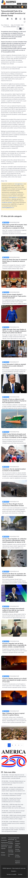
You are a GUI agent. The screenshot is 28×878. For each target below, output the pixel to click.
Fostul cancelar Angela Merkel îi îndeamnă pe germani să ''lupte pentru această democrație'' (14, 296)
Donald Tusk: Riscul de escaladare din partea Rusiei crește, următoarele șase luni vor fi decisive (14, 575)
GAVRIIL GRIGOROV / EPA (12, 26)
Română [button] (13, 871)
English (24, 3)
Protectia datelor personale (17, 845)
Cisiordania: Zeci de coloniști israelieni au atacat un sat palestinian (14, 470)
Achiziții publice (10, 846)
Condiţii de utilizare (7, 202)
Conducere (4, 840)
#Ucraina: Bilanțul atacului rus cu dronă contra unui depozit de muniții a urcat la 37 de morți (14, 680)
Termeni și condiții (17, 850)
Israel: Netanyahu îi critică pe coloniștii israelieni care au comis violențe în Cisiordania (14, 366)
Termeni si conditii (11, 874)
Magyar (19, 3)
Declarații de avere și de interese (4, 846)
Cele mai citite (10, 772)
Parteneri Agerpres (17, 861)
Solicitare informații (10, 850)
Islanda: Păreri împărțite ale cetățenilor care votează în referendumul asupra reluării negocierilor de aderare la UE (14, 540)
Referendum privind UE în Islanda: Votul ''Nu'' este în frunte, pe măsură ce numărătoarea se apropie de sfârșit (14, 226)
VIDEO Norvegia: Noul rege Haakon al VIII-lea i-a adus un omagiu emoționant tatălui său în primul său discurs (14, 331)
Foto (11, 7)
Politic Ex (6, 25)
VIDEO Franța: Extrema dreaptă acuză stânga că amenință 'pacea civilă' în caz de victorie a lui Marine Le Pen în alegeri (14, 435)
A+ (22, 28)
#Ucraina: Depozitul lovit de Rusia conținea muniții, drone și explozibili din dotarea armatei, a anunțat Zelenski (14, 645)
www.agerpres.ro (19, 184)
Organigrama (4, 842)
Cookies (20, 874)
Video (15, 7)
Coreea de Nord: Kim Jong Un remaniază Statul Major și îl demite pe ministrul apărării (14, 261)
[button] (25, 7)
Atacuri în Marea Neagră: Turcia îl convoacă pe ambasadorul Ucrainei (13, 505)
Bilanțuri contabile (10, 842)
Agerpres (8, 868)
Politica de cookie (17, 856)
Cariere (3, 852)
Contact (3, 855)
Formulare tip (11, 855)
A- (18, 28)
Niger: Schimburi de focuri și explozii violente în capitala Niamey (13, 714)
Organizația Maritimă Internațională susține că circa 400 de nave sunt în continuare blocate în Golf (13, 610)
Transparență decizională (11, 838)
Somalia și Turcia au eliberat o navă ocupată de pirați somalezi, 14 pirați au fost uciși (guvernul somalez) (14, 400)
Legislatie (3, 838)
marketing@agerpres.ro (8, 207)
